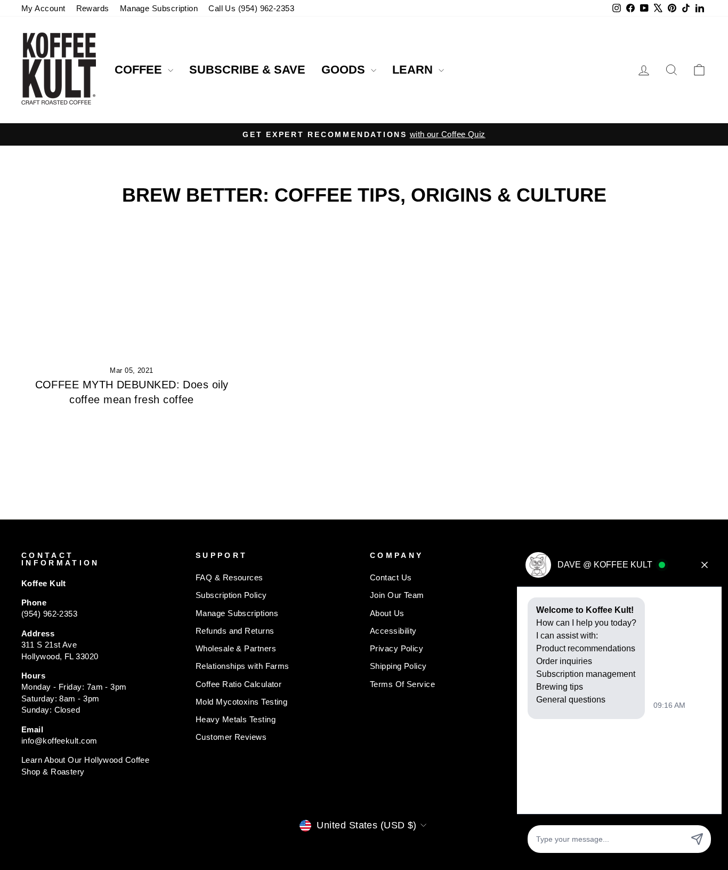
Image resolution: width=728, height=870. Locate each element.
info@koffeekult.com (59, 740)
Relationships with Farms (242, 666)
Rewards (92, 8)
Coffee (140, 69)
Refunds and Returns (235, 630)
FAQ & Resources (229, 577)
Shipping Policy (398, 666)
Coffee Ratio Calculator (238, 684)
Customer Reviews (231, 736)
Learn (414, 69)
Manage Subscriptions (237, 613)
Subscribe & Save (247, 69)
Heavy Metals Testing (236, 719)
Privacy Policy (396, 648)
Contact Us (391, 577)
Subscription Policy (231, 595)
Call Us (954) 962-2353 (251, 8)
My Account (43, 8)
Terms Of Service (402, 684)
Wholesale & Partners (236, 648)
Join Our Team (397, 595)
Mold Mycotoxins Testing (241, 701)
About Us (387, 613)
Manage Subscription (159, 8)
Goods (344, 69)
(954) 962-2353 (49, 613)
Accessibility (393, 630)
